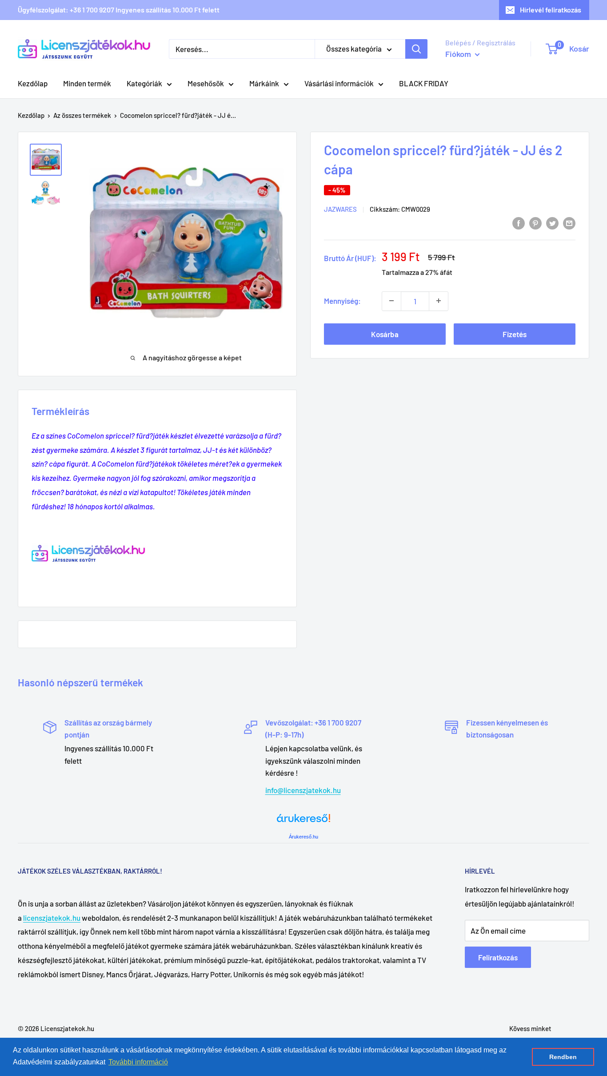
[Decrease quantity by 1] (391, 300)
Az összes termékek (82, 115)
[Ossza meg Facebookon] (518, 223)
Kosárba (385, 333)
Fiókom (459, 54)
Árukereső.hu (303, 836)
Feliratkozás (498, 957)
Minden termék (87, 83)
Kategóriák (144, 83)
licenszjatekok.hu (51, 917)
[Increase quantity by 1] (438, 300)
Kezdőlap (33, 83)
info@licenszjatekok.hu (303, 790)
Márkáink (264, 83)
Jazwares (340, 209)
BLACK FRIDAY (423, 83)
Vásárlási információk (339, 83)
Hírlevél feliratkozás (550, 9)
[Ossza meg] (569, 223)
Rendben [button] (563, 1056)
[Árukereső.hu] (303, 821)
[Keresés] (416, 49)
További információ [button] (138, 1062)
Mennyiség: (342, 300)
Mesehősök (206, 83)
